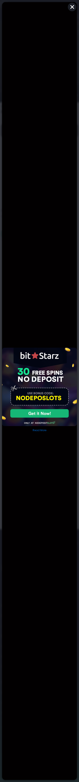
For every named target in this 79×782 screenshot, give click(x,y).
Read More (39, 430)
